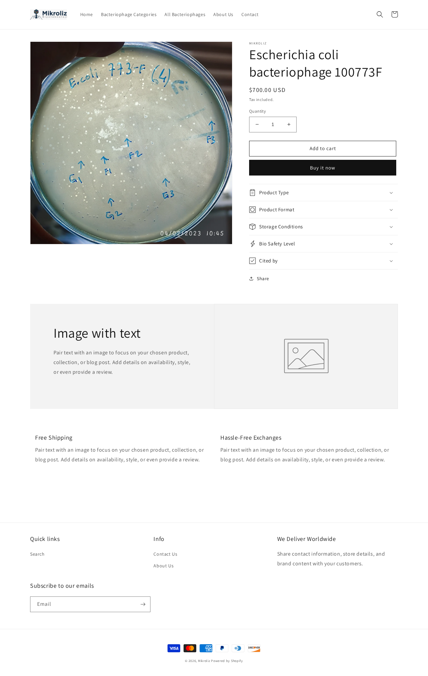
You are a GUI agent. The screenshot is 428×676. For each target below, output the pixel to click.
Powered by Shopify (227, 661)
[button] (379, 14)
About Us (163, 566)
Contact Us (165, 554)
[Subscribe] (142, 604)
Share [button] (263, 278)
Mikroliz (204, 661)
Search (37, 554)
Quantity (257, 111)
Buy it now (322, 167)
